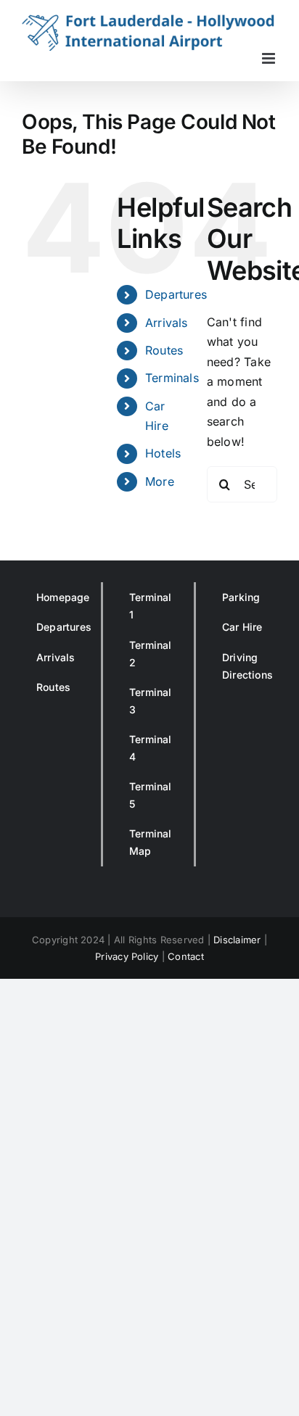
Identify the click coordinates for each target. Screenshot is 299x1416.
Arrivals (166, 322)
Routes (164, 350)
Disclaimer (237, 939)
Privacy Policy (126, 956)
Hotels (163, 453)
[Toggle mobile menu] (269, 58)
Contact (186, 956)
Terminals (172, 377)
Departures (176, 294)
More (159, 481)
